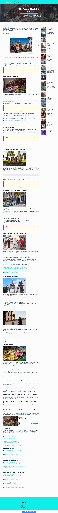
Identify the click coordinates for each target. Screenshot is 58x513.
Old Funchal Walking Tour (8, 121)
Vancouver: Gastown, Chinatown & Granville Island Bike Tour (50, 114)
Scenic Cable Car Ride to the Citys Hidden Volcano (50, 82)
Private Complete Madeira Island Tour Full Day (11, 484)
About (22, 505)
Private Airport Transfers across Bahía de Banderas (50, 39)
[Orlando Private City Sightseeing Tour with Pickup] (43, 34)
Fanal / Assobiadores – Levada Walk (10, 123)
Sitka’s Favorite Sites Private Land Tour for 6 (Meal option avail (50, 93)
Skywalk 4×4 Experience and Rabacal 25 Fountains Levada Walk (14, 120)
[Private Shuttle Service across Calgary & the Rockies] (43, 104)
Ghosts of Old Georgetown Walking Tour (50, 76)
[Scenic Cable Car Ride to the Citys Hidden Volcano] (43, 83)
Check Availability (34, 423)
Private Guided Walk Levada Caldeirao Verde (11, 442)
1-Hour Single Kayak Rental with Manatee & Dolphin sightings (50, 98)
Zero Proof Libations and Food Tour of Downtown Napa (50, 55)
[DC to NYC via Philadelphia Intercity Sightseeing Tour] (43, 50)
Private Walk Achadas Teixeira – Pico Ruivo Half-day (12, 445)
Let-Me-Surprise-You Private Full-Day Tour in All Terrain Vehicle (14, 487)
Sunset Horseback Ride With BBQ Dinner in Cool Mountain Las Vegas (51, 87)
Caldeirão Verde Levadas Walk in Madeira (11, 441)
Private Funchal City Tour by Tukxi (9, 457)
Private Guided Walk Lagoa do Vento (10, 438)
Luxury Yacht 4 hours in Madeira (9, 462)
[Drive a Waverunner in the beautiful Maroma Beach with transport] (43, 72)
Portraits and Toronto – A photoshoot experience (50, 44)
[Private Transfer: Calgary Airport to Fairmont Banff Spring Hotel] (43, 126)
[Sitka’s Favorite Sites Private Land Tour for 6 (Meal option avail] (43, 94)
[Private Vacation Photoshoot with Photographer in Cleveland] (43, 121)
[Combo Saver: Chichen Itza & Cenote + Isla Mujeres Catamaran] (43, 67)
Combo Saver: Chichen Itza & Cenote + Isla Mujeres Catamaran (50, 66)
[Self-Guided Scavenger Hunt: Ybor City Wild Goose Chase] (43, 29)
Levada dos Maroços (7, 488)
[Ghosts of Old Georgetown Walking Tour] (43, 77)
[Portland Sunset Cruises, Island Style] (43, 61)
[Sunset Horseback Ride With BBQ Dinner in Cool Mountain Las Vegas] (43, 88)
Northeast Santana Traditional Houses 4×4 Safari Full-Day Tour (14, 453)
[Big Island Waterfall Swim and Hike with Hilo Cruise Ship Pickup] (43, 110)
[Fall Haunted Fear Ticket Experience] (43, 132)
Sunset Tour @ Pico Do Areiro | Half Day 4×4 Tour (12, 450)
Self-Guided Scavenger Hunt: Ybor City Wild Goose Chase (50, 28)
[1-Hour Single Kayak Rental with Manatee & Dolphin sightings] (43, 99)
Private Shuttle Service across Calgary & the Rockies (50, 103)
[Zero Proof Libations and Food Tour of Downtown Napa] (43, 56)
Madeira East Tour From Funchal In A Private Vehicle (12, 486)
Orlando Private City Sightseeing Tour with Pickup (50, 33)
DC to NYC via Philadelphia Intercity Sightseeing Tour (50, 49)
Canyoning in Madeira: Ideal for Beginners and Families (13, 269)
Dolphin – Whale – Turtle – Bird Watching (11, 272)
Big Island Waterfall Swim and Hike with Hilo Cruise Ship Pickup (51, 109)
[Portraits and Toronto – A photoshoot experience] (43, 45)
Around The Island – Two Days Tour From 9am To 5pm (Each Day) (15, 267)
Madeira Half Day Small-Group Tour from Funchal (12, 454)
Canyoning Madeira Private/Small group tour (11, 451)
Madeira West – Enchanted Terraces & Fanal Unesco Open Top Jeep (15, 268)
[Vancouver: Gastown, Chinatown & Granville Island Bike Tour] (43, 115)
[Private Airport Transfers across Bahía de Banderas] (43, 40)
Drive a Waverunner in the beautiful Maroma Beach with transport (50, 71)
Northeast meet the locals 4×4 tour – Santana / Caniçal (13, 455)
